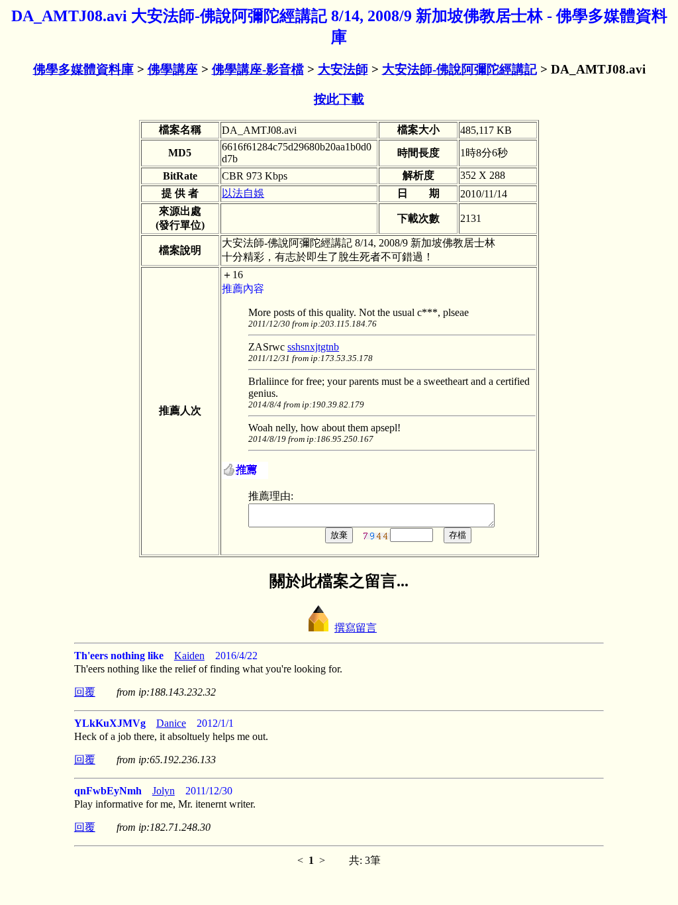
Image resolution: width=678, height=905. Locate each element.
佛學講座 (173, 69)
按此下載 (339, 99)
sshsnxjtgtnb (313, 346)
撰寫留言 (355, 627)
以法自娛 (243, 193)
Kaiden (189, 655)
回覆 (84, 692)
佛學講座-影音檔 (258, 69)
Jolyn (163, 790)
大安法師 (343, 69)
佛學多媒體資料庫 (83, 69)
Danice (171, 723)
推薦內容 (243, 288)
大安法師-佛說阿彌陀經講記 (459, 69)
